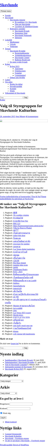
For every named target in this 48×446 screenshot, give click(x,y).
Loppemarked (20, 75)
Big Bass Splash (19, 263)
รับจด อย (17, 238)
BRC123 (16, 224)
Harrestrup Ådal (21, 33)
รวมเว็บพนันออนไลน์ (22, 328)
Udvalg (13, 44)
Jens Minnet (20, 116)
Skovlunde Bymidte (17, 51)
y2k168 (16, 261)
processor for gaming (21, 244)
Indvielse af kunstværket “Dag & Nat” (20, 197)
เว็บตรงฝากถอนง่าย (21, 233)
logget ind (15, 344)
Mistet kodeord (11, 422)
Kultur (7, 64)
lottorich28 (17, 288)
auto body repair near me (22, 326)
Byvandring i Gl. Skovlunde (26, 22)
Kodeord (3, 408)
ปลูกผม (16, 255)
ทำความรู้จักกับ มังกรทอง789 (25, 294)
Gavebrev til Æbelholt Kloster (26, 27)
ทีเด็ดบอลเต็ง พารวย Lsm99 (24, 281)
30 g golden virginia (21, 215)
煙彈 (15, 213)
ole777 (15, 230)
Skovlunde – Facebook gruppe (17, 438)
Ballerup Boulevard (22, 60)
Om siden (8, 82)
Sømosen (18, 38)
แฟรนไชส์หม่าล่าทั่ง (21, 241)
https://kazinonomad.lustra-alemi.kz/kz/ (28, 226)
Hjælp (12, 91)
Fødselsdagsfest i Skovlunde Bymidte (19, 362)
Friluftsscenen (20, 71)
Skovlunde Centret (22, 58)
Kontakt (13, 89)
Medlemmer (14, 42)
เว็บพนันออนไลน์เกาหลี (23, 277)
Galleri (7, 80)
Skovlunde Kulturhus (13, 436)
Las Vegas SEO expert (22, 313)
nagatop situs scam (20, 265)
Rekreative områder (17, 29)
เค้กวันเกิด (17, 291)
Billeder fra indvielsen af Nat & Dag (23, 198)
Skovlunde (9, 5)
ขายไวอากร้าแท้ (20, 252)
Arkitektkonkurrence (23, 55)
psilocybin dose (19, 235)
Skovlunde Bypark (22, 31)
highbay (16, 283)
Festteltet (18, 73)
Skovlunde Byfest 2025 (14, 369)
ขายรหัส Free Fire (20, 221)
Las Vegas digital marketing (24, 249)
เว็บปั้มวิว (17, 323)
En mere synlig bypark (18, 62)
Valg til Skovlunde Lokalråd (16, 365)
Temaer (8, 49)
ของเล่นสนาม (19, 286)
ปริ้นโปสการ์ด (19, 258)
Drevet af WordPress (21, 445)
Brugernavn (4, 404)
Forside (8, 15)
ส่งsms (15, 331)
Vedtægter (14, 46)
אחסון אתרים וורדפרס (21, 317)
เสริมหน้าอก (18, 320)
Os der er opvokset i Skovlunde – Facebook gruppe (25, 441)
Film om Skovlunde (22, 24)
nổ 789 (16, 297)
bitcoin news (18, 315)
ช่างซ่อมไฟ (18, 218)
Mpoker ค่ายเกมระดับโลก (24, 306)
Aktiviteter (19, 69)
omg (15, 310)
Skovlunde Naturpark (23, 35)
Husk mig (6, 413)
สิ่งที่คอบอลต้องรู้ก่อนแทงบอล (26, 274)
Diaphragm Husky (20, 269)
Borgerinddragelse (22, 53)
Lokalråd (8, 40)
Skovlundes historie (17, 20)
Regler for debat (16, 84)
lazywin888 (17, 308)
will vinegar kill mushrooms (24, 334)
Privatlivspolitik (16, 86)
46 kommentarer (32, 116)
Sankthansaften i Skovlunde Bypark (19, 360)
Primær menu (6, 11)
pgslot (15, 267)
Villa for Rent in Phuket (22, 228)
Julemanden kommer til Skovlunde (18, 367)
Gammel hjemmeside (13, 434)
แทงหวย (16, 247)
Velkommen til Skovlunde (15, 93)
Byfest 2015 (14, 66)
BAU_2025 (17, 272)
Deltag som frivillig (17, 78)
